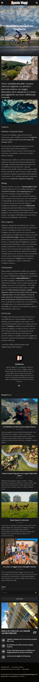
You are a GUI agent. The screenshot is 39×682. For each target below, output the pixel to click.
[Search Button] (37, 2)
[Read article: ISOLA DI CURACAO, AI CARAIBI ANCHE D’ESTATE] (19, 615)
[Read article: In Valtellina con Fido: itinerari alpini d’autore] (19, 411)
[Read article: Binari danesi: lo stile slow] (19, 505)
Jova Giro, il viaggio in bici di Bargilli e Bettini (19, 567)
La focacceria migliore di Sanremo (18, 656)
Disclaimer (25, 669)
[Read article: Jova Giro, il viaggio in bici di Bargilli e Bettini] (19, 551)
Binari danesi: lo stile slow (19, 520)
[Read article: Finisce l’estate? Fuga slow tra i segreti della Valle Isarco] (19, 458)
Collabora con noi (17, 667)
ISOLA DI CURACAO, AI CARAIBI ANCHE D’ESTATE (15, 632)
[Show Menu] (2, 2)
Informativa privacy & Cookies (10, 669)
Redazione (19, 364)
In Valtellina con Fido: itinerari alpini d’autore (19, 427)
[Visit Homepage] (19, 3)
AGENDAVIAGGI (5, 667)
